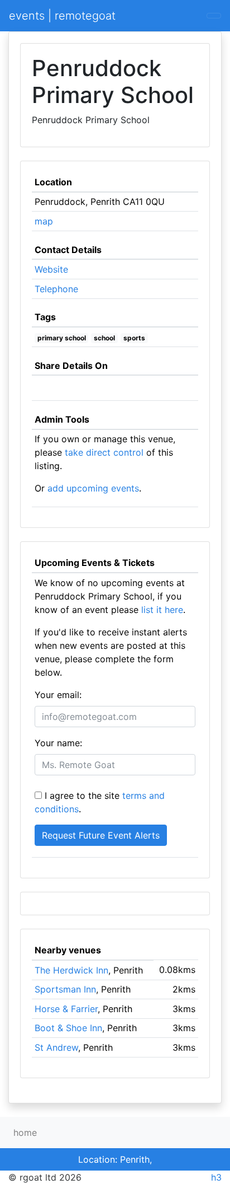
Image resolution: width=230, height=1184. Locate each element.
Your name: (58, 742)
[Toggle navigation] (214, 15)
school (104, 338)
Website (51, 269)
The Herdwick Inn (71, 970)
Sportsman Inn (65, 989)
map (44, 221)
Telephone (56, 288)
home (25, 1132)
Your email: (58, 694)
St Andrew (56, 1047)
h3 (216, 1177)
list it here (162, 609)
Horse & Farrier (66, 1008)
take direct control (104, 452)
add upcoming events (93, 488)
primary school (61, 338)
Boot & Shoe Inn (68, 1027)
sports (134, 338)
